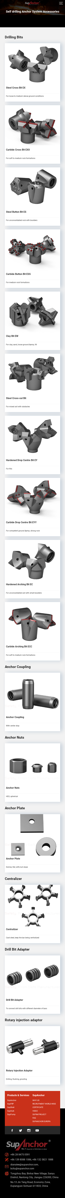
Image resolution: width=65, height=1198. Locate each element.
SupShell (10, 1107)
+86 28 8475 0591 (20, 1154)
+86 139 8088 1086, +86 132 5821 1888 (31, 1159)
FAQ (34, 1118)
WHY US (35, 1100)
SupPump (11, 1114)
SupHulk (10, 1111)
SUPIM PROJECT (39, 1114)
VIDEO (35, 1111)
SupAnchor (11, 1100)
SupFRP (10, 1104)
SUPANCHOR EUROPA (41, 1121)
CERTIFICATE (37, 1107)
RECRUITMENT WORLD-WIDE (44, 1104)
